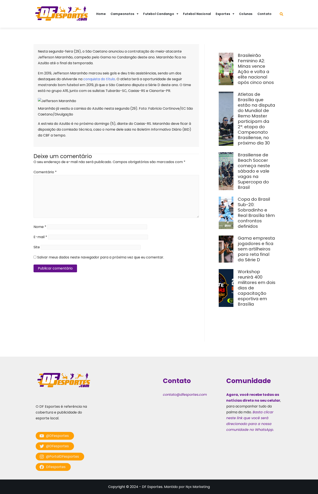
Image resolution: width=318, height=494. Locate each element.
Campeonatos (122, 14)
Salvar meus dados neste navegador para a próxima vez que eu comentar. (100, 257)
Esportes (223, 14)
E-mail (40, 236)
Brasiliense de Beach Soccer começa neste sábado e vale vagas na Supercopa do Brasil (254, 171)
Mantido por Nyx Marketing (187, 486)
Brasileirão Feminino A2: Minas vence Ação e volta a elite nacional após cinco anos (256, 68)
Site (37, 247)
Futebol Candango (158, 14)
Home (101, 14)
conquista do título (99, 79)
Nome (40, 226)
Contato (264, 14)
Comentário (45, 172)
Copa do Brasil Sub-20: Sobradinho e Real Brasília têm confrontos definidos (256, 212)
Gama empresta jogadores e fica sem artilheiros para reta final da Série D (256, 249)
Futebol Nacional (197, 14)
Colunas (246, 14)
